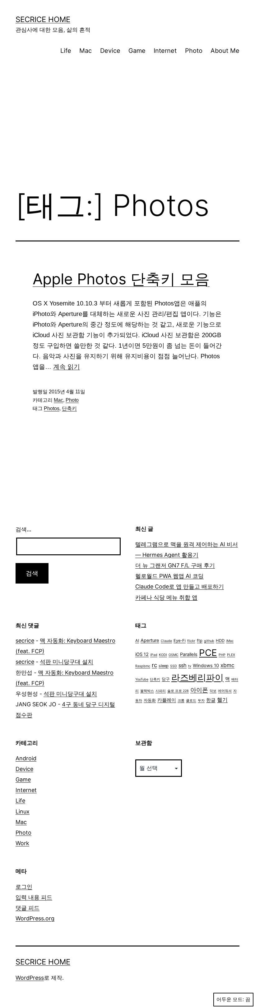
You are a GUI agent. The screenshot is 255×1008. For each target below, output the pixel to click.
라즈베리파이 (197, 677)
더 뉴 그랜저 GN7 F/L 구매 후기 (175, 565)
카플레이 (166, 700)
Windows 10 (206, 665)
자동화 (150, 700)
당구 (166, 679)
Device (110, 50)
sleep (164, 665)
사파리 (160, 691)
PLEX (231, 655)
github (209, 641)
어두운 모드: (230, 999)
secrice (25, 640)
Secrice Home (43, 19)
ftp (199, 640)
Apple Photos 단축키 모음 (121, 279)
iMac (230, 641)
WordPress (30, 977)
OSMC (173, 655)
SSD (173, 666)
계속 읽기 (66, 366)
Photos (51, 408)
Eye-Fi (180, 640)
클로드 (191, 701)
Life (65, 50)
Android (26, 758)
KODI (163, 655)
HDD (220, 640)
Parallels (188, 654)
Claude (166, 641)
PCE (208, 652)
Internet (165, 50)
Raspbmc (142, 666)
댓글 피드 (27, 908)
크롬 (181, 701)
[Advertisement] (127, 132)
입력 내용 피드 (34, 897)
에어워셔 (225, 691)
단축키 (69, 408)
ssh (182, 665)
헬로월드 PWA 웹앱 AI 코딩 (169, 576)
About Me (225, 50)
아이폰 (199, 690)
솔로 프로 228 (178, 691)
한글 (211, 700)
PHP (222, 655)
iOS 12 (142, 654)
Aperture (150, 640)
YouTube (141, 679)
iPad (153, 655)
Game (137, 50)
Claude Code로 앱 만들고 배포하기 (179, 586)
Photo (193, 50)
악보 (213, 691)
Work (22, 843)
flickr (191, 641)
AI (137, 640)
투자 (201, 701)
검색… (23, 529)
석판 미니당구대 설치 (66, 661)
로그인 (24, 886)
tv (189, 666)
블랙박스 (147, 691)
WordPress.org (35, 918)
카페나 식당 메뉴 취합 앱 (166, 597)
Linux (23, 811)
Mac (85, 50)
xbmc (227, 665)
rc (154, 665)
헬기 (222, 699)
